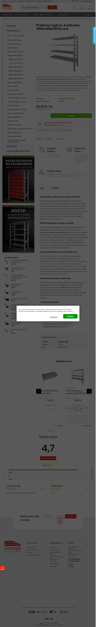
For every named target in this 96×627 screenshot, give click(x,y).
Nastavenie (53, 317)
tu (72, 311)
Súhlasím (69, 316)
